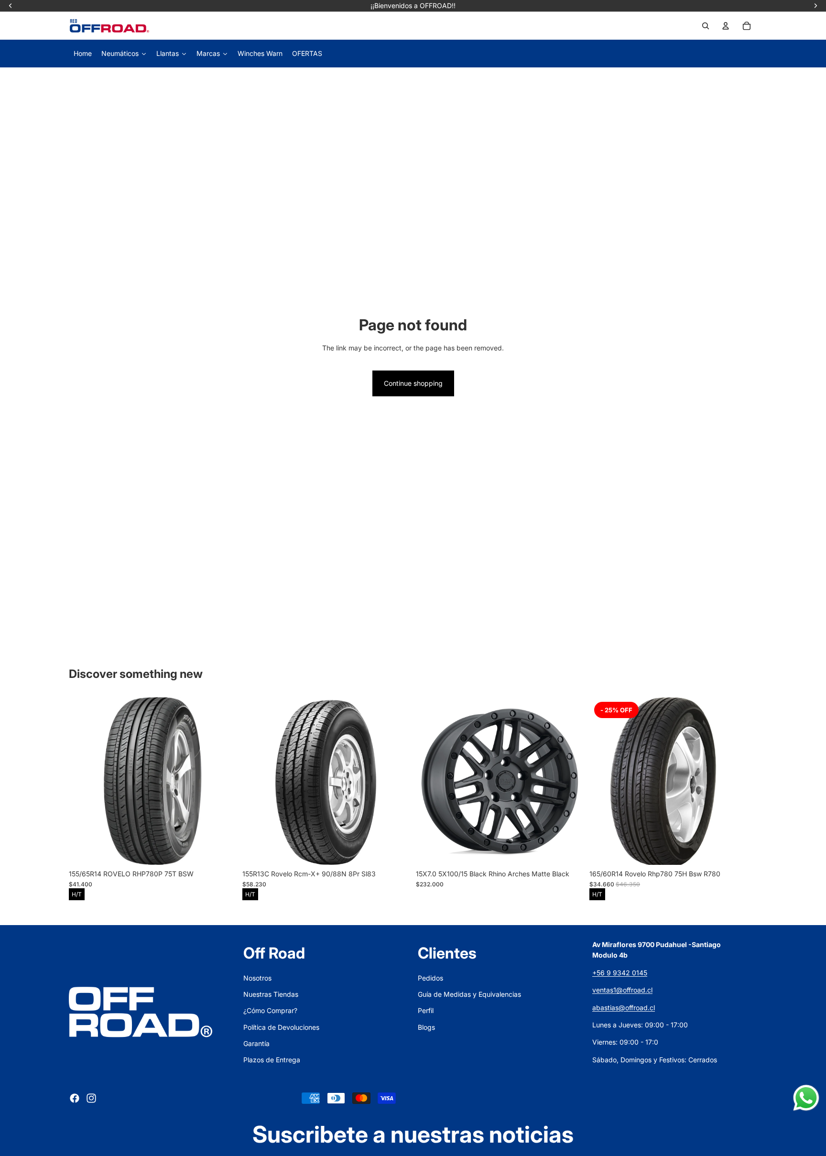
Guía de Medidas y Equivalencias (469, 994)
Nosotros (257, 978)
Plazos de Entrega (271, 1060)
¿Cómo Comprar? (270, 1010)
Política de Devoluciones (281, 1027)
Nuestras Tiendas (270, 994)
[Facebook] (74, 1098)
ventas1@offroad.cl (622, 990)
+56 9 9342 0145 (619, 973)
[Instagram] (91, 1098)
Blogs (426, 1027)
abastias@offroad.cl (623, 1007)
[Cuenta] (725, 25)
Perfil (426, 1010)
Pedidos (430, 978)
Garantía (256, 1043)
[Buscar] (705, 25)
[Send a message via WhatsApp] (806, 1098)
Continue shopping (413, 383)
